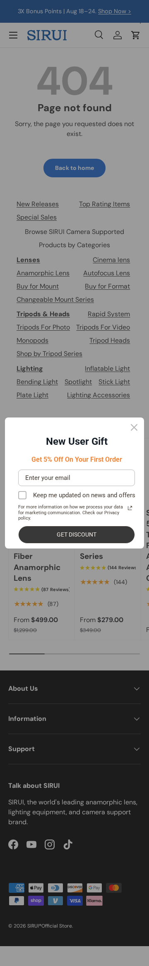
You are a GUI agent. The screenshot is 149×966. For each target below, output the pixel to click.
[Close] (134, 427)
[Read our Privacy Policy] (130, 508)
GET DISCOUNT (76, 534)
